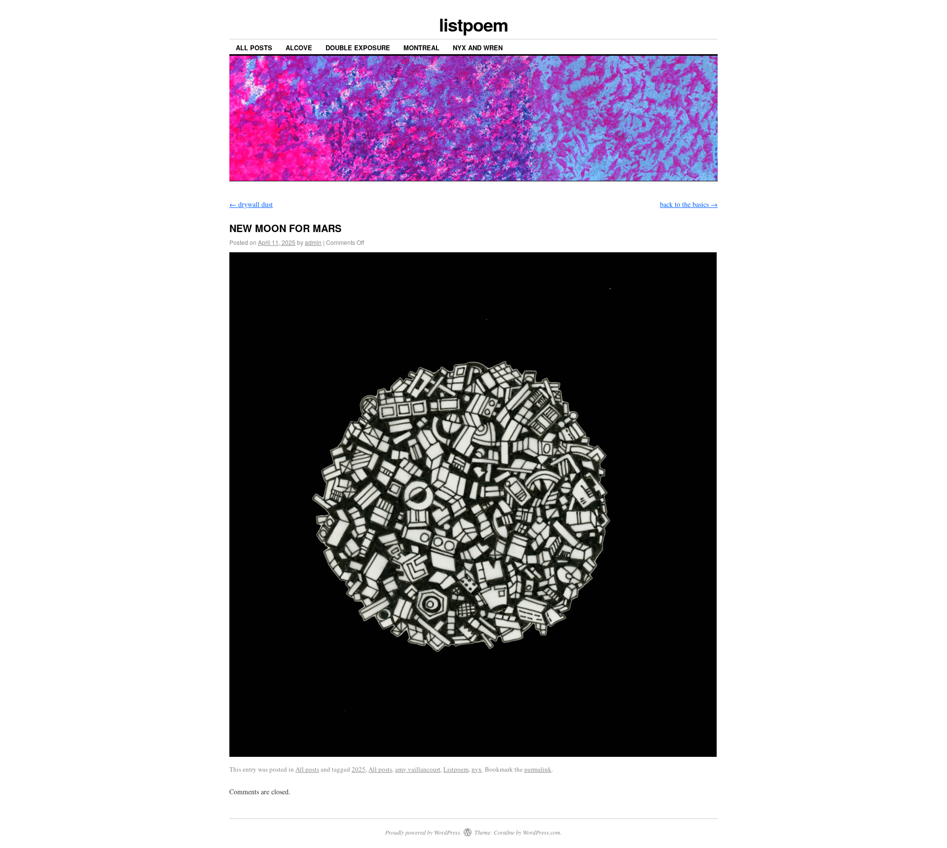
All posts (254, 47)
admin (313, 242)
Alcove (299, 47)
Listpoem (456, 769)
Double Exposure (358, 47)
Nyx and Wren (478, 47)
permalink (537, 769)
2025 (358, 769)
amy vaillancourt (417, 769)
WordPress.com (541, 832)
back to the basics (689, 204)
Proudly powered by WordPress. (423, 832)
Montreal (421, 47)
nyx (477, 769)
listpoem (473, 24)
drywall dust (251, 204)
